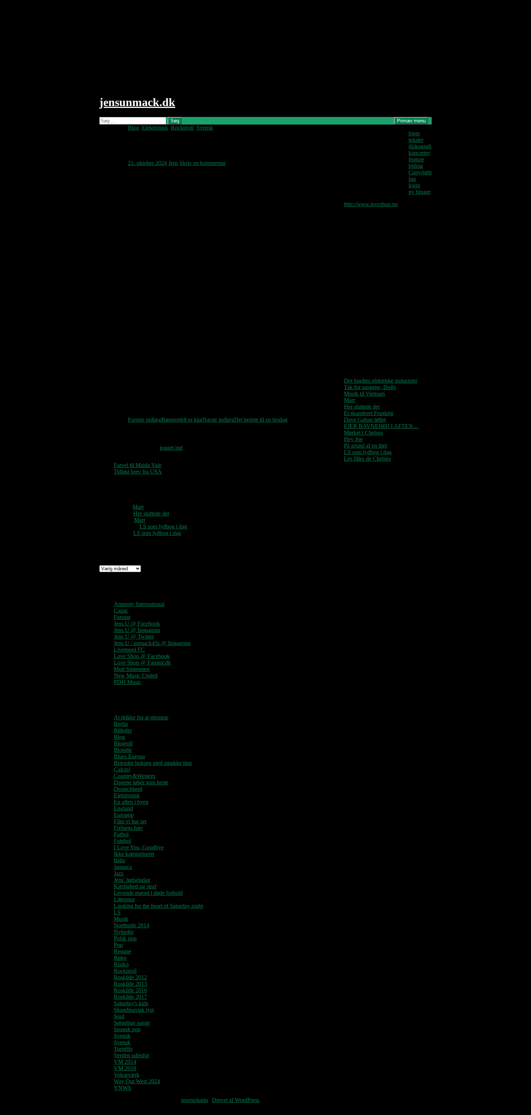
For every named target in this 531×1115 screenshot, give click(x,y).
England (123, 808)
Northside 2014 (131, 925)
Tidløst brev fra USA (138, 472)
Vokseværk (126, 1075)
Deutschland (128, 789)
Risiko (121, 964)
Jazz (119, 873)
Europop (124, 815)
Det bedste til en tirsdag (245, 420)
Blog (133, 128)
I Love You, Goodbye (139, 847)
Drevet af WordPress (235, 1100)
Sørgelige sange (132, 1023)
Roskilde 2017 (130, 997)
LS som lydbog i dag (368, 452)
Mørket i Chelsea (363, 433)
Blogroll (123, 743)
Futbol (121, 834)
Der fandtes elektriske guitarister (380, 381)
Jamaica (123, 867)
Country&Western (134, 776)
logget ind (171, 448)
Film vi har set (130, 821)
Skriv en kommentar (203, 163)
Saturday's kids (131, 1003)
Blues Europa (129, 756)
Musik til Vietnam (364, 394)
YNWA (122, 1088)
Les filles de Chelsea (367, 459)
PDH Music (127, 682)
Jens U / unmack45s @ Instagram (152, 643)
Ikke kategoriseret (134, 854)
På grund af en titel (365, 446)
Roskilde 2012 (130, 977)
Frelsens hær (128, 828)
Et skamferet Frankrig (368, 413)
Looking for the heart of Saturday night (158, 906)
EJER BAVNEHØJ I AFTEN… (381, 426)
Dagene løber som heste (141, 782)
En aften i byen (131, 802)
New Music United (135, 675)
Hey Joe (353, 439)
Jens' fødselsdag (132, 880)
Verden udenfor (131, 1055)
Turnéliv (123, 1049)
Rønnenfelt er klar (165, 420)
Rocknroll (182, 128)
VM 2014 (125, 1062)
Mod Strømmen (132, 669)
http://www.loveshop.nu (371, 204)
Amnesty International (139, 604)
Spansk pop (127, 1029)
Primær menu (411, 120)
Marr (349, 400)
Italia (119, 860)
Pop (118, 945)
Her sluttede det (362, 407)
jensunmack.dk (137, 102)
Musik (121, 919)
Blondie (123, 750)
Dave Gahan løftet (365, 420)
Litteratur (124, 899)
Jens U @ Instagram (137, 630)
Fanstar (122, 617)
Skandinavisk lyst (134, 1010)
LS (117, 912)
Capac (121, 610)
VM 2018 (125, 1068)
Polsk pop (125, 938)
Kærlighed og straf (135, 886)
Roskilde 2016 (130, 990)
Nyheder (124, 932)
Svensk (205, 128)
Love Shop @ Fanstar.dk (142, 662)
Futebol (122, 841)
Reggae (122, 951)
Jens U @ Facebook (137, 623)
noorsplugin (194, 1100)
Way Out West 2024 (137, 1081)
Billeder (123, 730)
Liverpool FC (129, 649)
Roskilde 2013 (130, 984)
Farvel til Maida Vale (137, 465)
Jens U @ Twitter (134, 636)
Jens (173, 163)
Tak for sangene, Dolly (370, 387)
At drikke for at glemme (141, 717)
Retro (120, 958)
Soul (119, 1016)
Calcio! (122, 769)
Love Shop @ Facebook (142, 656)
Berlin (121, 724)
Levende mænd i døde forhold (148, 893)
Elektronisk (155, 128)
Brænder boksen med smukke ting (153, 763)
